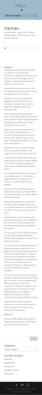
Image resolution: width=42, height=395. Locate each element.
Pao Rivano (11, 32)
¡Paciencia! (8, 359)
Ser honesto (8, 374)
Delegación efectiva (11, 370)
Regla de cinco (9, 363)
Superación (14, 38)
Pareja (6, 38)
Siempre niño (9, 366)
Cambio (14, 35)
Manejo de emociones (26, 35)
